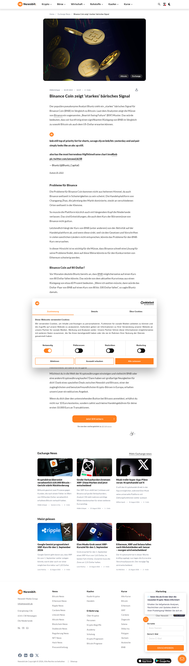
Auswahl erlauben (94, 361)
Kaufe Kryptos (93, 596)
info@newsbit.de (25, 604)
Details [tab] (94, 311)
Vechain (124, 638)
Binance (58, 115)
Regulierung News (60, 633)
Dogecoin (125, 619)
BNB (100, 273)
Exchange (136, 76)
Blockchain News (60, 624)
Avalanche (126, 642)
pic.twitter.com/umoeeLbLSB (66, 158)
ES (27, 628)
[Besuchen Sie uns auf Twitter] (37, 655)
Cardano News (58, 610)
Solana (124, 624)
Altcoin (124, 76)
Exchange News (64, 14)
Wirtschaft (77, 4)
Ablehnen (54, 361)
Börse (60, 4)
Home (52, 14)
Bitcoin (124, 601)
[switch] (79, 350)
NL (19, 628)
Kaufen (112, 4)
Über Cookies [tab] (136, 311)
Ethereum (125, 606)
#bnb (114, 154)
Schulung (91, 634)
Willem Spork (120, 502)
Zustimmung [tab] (53, 311)
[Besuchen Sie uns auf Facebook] (20, 655)
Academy (91, 629)
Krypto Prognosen (95, 639)
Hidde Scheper (55, 90)
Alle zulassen (134, 361)
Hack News (57, 642)
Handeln (90, 601)
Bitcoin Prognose (94, 643)
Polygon (125, 633)
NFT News (57, 638)
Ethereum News (59, 601)
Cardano (125, 615)
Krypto (45, 4)
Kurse (127, 4)
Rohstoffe (95, 4)
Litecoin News (58, 615)
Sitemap (73, 661)
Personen (91, 620)
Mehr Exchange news (140, 453)
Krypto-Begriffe (94, 625)
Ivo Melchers (120, 569)
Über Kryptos (93, 616)
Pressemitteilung (60, 647)
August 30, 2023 (57, 173)
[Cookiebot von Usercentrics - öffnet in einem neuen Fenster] (142, 303)
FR (23, 628)
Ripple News (58, 606)
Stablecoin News (59, 629)
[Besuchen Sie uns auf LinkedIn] (26, 655)
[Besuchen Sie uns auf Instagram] (31, 655)
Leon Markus (41, 569)
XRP (123, 610)
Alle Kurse (126, 596)
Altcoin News (58, 619)
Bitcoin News (58, 596)
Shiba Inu (125, 629)
